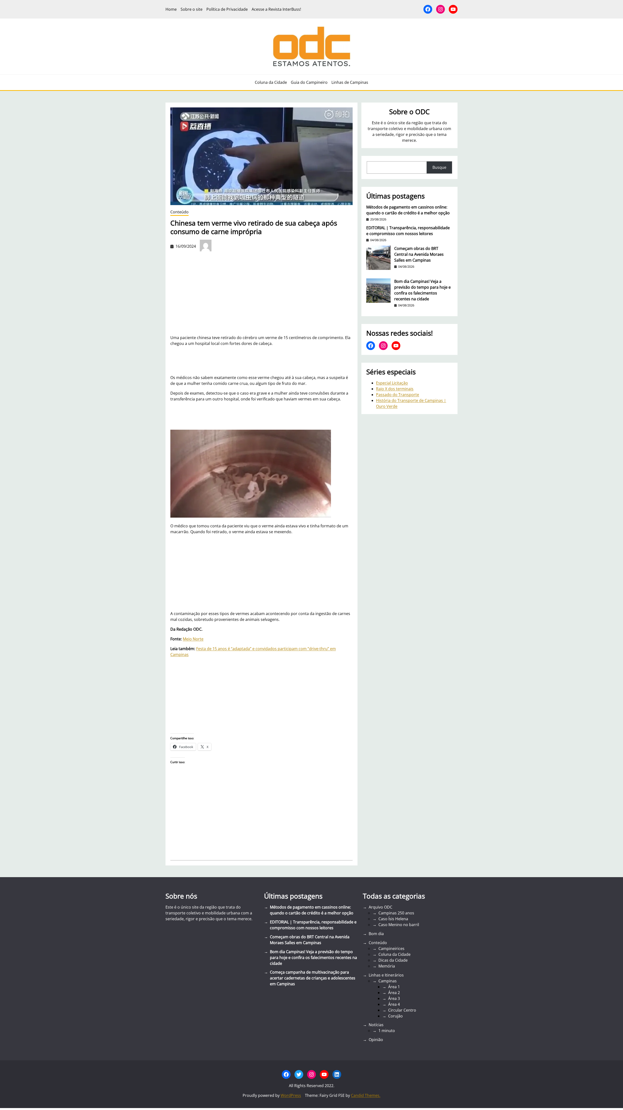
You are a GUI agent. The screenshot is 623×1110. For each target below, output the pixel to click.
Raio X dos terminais (394, 388)
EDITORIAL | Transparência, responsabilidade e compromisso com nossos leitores (408, 230)
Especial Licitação (392, 383)
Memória (386, 966)
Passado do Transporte (397, 394)
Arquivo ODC (380, 907)
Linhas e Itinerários (386, 975)
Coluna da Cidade (394, 954)
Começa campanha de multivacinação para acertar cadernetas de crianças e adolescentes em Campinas (312, 978)
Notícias (376, 1024)
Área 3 (394, 998)
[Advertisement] (261, 573)
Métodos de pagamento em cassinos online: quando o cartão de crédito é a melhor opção (408, 210)
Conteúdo (179, 212)
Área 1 (394, 986)
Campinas (387, 981)
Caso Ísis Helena (393, 918)
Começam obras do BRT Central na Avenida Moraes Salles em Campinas (419, 254)
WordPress (291, 1095)
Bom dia (376, 933)
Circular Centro (402, 1010)
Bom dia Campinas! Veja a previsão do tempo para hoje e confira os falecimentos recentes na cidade (422, 290)
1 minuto (386, 1030)
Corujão (395, 1016)
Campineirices (391, 948)
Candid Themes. (365, 1095)
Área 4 (394, 1004)
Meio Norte (193, 639)
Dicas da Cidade (393, 960)
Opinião (376, 1039)
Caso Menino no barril (398, 924)
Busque (439, 167)
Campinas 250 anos (396, 913)
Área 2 (394, 992)
